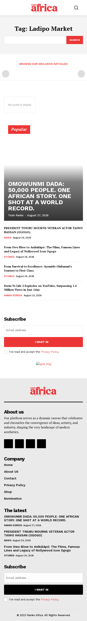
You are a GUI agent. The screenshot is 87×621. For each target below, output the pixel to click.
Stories (9, 256)
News (7, 237)
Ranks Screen (13, 295)
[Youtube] (41, 443)
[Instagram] (19, 443)
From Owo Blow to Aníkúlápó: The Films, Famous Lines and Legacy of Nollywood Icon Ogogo (42, 249)
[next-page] (13, 305)
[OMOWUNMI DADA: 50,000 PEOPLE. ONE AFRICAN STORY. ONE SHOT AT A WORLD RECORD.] (43, 175)
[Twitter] (30, 443)
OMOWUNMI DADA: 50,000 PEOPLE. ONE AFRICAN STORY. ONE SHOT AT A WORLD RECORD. (39, 196)
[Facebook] (8, 443)
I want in (41, 342)
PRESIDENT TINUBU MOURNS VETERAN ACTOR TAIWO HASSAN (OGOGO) (39, 533)
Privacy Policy (49, 351)
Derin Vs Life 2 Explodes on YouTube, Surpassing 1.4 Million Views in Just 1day (40, 288)
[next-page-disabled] (81, 74)
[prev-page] (5, 74)
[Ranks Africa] (44, 7)
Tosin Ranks (15, 215)
